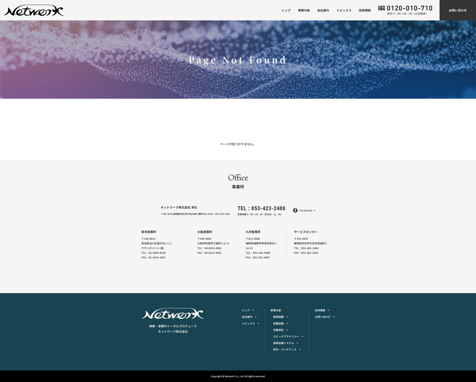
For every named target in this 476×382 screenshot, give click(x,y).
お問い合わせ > (325, 317)
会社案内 (323, 10)
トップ (286, 10)
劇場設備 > (280, 317)
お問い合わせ (458, 10)
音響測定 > (280, 330)
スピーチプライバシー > (288, 336)
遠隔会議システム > (285, 343)
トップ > (248, 310)
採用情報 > (322, 310)
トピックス (344, 10)
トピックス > (250, 323)
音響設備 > (280, 323)
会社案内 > (249, 317)
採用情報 (365, 10)
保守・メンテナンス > (287, 349)
